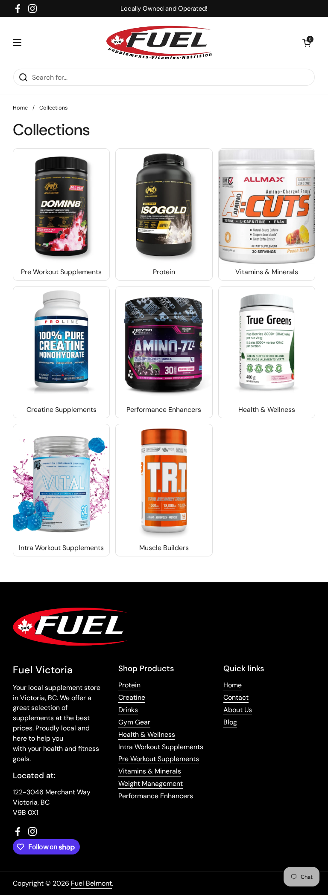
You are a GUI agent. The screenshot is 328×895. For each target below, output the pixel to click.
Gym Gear (134, 722)
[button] (306, 42)
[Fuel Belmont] (162, 43)
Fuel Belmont (91, 883)
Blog (230, 722)
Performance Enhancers (155, 795)
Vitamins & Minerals (149, 771)
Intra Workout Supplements (160, 746)
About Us (237, 709)
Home (20, 107)
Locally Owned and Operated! (164, 8)
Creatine (131, 697)
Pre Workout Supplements (158, 758)
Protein (129, 685)
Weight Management (150, 783)
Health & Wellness (146, 734)
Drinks (128, 709)
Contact (236, 697)
